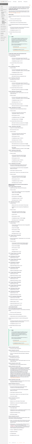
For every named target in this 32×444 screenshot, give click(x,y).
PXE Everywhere (3, 38)
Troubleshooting (3, 15)
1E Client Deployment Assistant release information (4, 22)
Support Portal (20, 1)
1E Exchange (14, 1)
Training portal (25, 1)
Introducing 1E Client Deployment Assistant (3, 13)
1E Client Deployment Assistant (3, 10)
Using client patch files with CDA (15, 377)
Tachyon (2, 6)
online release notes (12, 12)
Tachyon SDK (2, 40)
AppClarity (2, 35)
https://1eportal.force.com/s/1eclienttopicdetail (20, 47)
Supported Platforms (3, 18)
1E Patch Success (3, 29)
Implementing (2, 14)
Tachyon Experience (3, 26)
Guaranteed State (3, 31)
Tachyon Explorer (3, 24)
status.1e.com (9, 1)
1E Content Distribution (2, 33)
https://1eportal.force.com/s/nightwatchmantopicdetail (21, 50)
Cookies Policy (24, 442)
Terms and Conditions (20, 442)
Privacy (17, 442)
